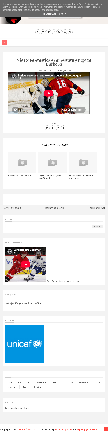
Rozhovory (83, 382)
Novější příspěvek (12, 207)
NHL (20, 382)
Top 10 (26, 387)
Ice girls (37, 387)
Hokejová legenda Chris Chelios (23, 303)
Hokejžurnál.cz (27, 429)
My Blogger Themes (88, 429)
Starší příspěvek (97, 207)
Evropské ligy (67, 382)
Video (9, 382)
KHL (29, 382)
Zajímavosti (42, 382)
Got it (62, 14)
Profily (97, 382)
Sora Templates (63, 429)
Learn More (49, 14)
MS (54, 382)
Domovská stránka (54, 207)
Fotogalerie (12, 387)
